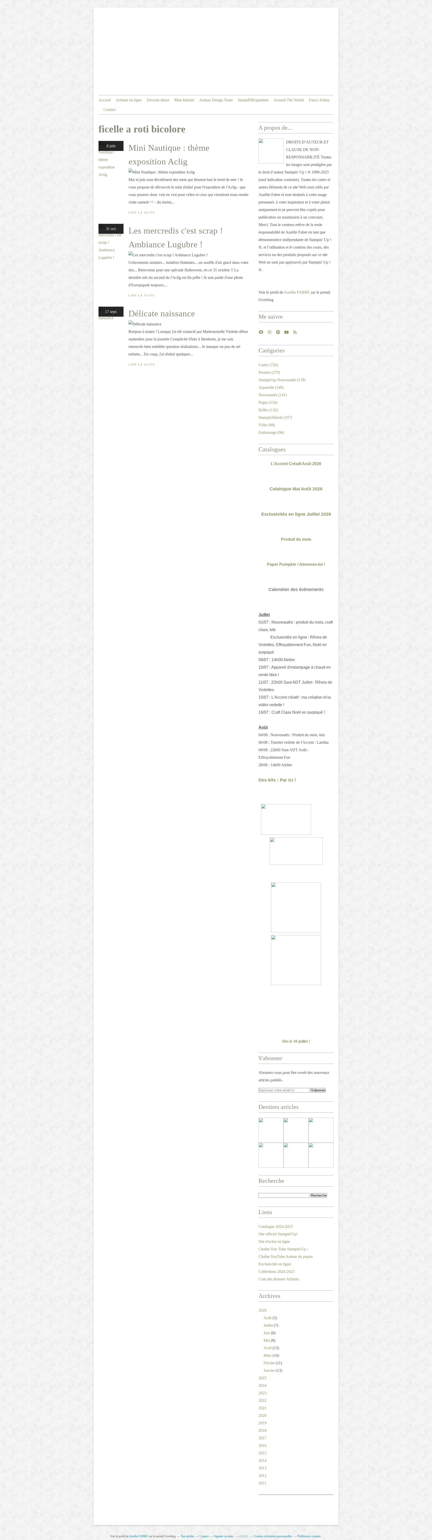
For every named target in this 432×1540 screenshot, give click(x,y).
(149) (271, 387)
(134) (267, 402)
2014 (262, 1460)
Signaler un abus (224, 1536)
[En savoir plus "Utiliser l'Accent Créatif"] (321, 1130)
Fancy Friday (319, 100)
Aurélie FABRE (297, 292)
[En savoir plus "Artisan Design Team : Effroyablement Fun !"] (271, 1155)
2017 (262, 1438)
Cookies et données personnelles (273, 1536)
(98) (266, 425)
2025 (262, 1378)
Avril (268, 1348)
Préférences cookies (309, 1536)
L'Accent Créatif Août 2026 (296, 464)
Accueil (104, 100)
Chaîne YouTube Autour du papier (285, 1256)
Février (269, 1363)
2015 (262, 1453)
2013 (262, 1468)
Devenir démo (158, 100)
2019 (262, 1423)
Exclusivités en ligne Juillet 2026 (296, 514)
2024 (262, 1385)
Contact (110, 109)
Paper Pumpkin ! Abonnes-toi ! (296, 564)
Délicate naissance (161, 313)
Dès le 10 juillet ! (296, 1041)
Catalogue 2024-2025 (275, 1226)
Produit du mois (296, 539)
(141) (272, 395)
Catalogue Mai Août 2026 (296, 488)
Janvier (269, 1370)
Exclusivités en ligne (274, 1264)
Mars (268, 1355)
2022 (262, 1400)
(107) (275, 417)
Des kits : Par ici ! (277, 780)
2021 (262, 1408)
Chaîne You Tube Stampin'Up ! (283, 1249)
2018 (262, 1430)
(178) (282, 380)
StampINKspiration (253, 100)
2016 (262, 1445)
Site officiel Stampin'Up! (278, 1234)
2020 (262, 1415)
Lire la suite (141, 212)
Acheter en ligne (129, 100)
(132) (268, 410)
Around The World (289, 100)
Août (268, 1318)
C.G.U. (244, 1536)
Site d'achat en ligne (274, 1241)
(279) (269, 372)
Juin (267, 1333)
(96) (271, 432)
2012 (262, 1475)
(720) (268, 365)
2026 (262, 1310)
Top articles (187, 1536)
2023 (262, 1393)
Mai (267, 1340)
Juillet (268, 1325)
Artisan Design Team (216, 100)
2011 (262, 1483)
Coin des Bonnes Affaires (278, 1279)
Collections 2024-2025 (276, 1271)
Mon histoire (184, 100)
